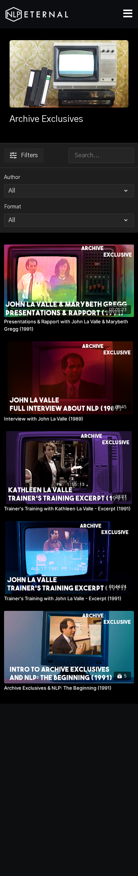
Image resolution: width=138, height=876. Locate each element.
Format (12, 207)
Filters (29, 155)
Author (12, 177)
